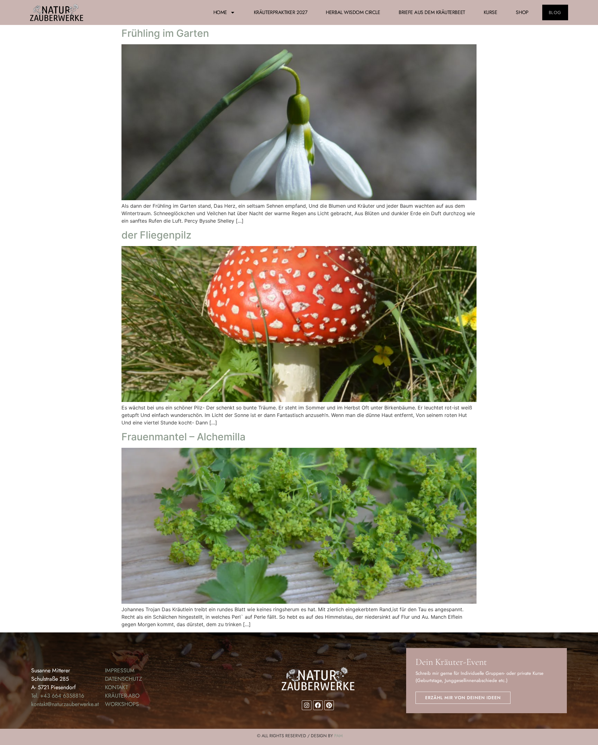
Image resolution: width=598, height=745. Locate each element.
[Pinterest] (329, 705)
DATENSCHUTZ (123, 679)
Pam (338, 736)
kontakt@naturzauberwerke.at (65, 704)
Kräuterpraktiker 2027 (280, 12)
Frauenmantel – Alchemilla (183, 437)
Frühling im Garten (165, 33)
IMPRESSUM (120, 670)
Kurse (490, 12)
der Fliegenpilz (156, 235)
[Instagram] (306, 705)
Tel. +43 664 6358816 (57, 696)
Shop (522, 12)
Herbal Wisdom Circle (353, 12)
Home (220, 12)
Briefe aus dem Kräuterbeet (432, 12)
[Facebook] (318, 705)
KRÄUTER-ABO (122, 696)
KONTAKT (116, 687)
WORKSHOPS (122, 704)
